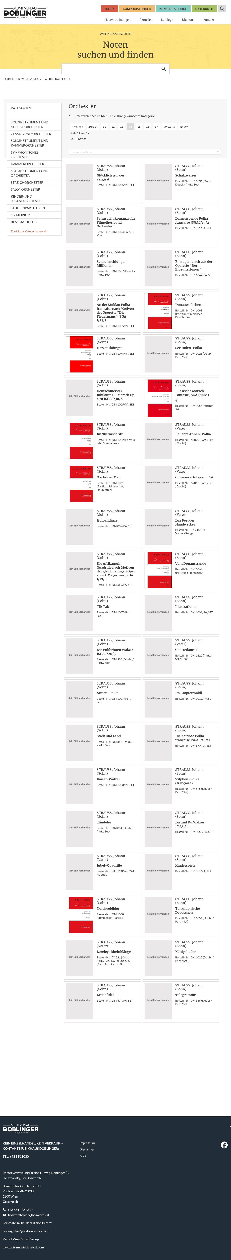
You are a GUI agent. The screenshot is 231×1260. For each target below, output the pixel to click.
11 (104, 126)
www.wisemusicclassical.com (23, 1247)
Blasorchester (24, 222)
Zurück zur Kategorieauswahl (29, 231)
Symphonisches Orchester (24, 154)
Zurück (92, 126)
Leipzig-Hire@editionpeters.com (26, 1231)
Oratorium (20, 215)
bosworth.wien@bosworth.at (28, 1215)
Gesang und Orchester (31, 134)
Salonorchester (25, 189)
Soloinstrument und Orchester (29, 173)
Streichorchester (27, 182)
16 (147, 126)
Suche (222, 8)
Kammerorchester (27, 164)
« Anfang (77, 126)
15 (139, 126)
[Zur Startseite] (25, 12)
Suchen (163, 69)
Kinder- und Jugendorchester (27, 198)
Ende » (184, 126)
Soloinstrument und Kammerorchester (29, 143)
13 (121, 126)
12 (113, 126)
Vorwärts (169, 126)
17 (156, 126)
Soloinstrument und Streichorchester (29, 124)
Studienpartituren (28, 208)
